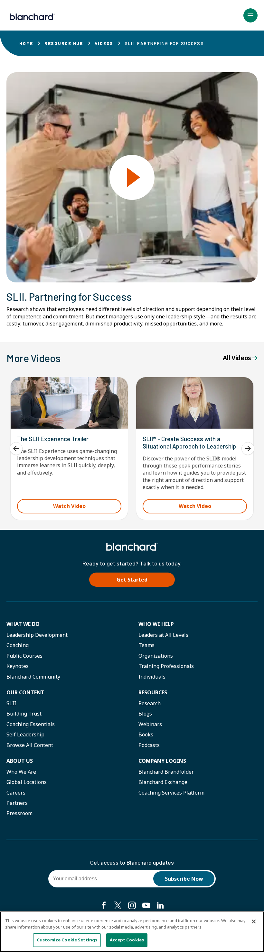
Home (26, 43)
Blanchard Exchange (162, 782)
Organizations (155, 655)
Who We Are (21, 771)
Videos (104, 43)
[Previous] (16, 448)
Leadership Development (37, 634)
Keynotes (17, 666)
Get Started (132, 579)
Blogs (145, 713)
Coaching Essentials (30, 724)
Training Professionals (166, 666)
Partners (17, 802)
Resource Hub (63, 43)
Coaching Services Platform (171, 792)
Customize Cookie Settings (67, 940)
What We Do (23, 624)
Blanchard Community (33, 676)
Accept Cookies (127, 940)
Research (149, 703)
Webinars (150, 724)
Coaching (17, 645)
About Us (19, 760)
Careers (15, 792)
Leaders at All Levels (163, 634)
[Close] (254, 921)
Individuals (151, 676)
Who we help (156, 624)
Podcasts (149, 745)
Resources (152, 692)
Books (145, 734)
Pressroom (19, 813)
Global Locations (26, 782)
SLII (11, 703)
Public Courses (24, 655)
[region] (132, 931)
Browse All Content (29, 745)
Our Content (25, 692)
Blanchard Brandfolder (166, 771)
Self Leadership (25, 734)
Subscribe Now (184, 878)
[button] (250, 15)
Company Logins (162, 760)
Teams (146, 645)
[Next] (247, 448)
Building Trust (24, 713)
